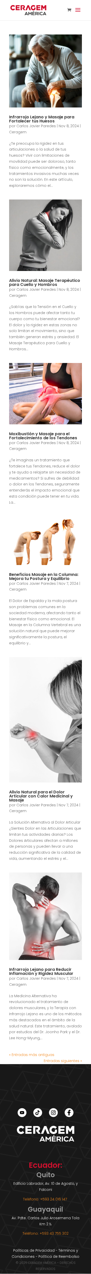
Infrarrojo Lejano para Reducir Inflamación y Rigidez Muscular (41, 971)
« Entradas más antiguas (31, 1054)
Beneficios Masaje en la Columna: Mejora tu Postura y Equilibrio (43, 576)
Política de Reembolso (58, 1256)
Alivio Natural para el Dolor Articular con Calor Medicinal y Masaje (41, 796)
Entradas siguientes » (63, 1060)
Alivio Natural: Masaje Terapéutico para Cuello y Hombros (44, 282)
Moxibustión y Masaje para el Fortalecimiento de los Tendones (43, 436)
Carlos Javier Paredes (36, 126)
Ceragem (18, 132)
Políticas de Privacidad (34, 1250)
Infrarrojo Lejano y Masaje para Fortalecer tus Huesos (41, 119)
